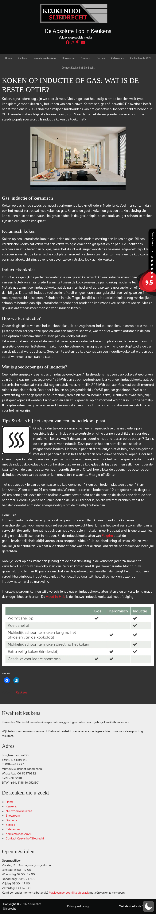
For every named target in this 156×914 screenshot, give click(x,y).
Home (10, 802)
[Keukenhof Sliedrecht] (146, 295)
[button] (148, 906)
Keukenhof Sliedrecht (78, 13)
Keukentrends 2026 (19, 834)
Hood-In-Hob (55, 596)
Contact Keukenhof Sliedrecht (25, 838)
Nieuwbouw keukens (19, 811)
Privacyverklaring (78, 906)
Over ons (11, 820)
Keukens (21, 692)
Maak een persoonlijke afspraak (69, 893)
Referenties (13, 829)
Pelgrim (107, 535)
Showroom (13, 816)
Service (10, 825)
